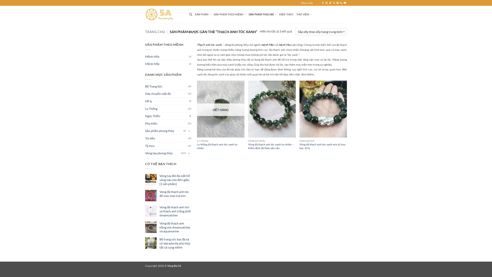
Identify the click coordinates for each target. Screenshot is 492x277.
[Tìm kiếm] (190, 14)
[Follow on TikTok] (330, 3)
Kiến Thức (286, 14)
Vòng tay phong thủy (159, 153)
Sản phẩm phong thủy (159, 131)
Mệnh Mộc (152, 64)
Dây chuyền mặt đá (158, 93)
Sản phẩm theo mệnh (229, 14)
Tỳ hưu (150, 146)
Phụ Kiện (151, 123)
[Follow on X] (334, 3)
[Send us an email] (338, 3)
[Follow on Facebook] (323, 3)
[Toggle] (189, 130)
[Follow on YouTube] (345, 3)
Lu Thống (151, 108)
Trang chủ (155, 32)
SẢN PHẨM (201, 14)
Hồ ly (148, 101)
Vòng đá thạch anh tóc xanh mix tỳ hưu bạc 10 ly (322, 146)
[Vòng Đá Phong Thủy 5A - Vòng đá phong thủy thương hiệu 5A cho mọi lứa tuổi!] (164, 14)
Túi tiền (150, 138)
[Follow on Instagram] (326, 3)
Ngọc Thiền (152, 116)
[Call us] (341, 3)
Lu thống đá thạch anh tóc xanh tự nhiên (217, 146)
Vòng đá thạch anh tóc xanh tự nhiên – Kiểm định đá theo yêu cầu (271, 146)
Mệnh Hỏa (152, 56)
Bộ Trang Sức (153, 86)
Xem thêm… (308, 74)
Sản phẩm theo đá (261, 14)
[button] (307, 3)
